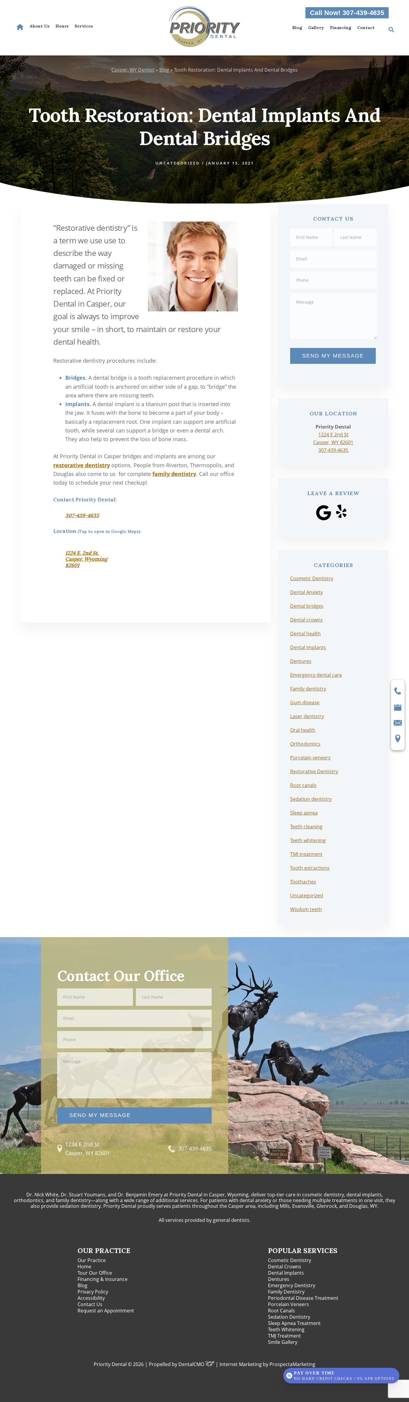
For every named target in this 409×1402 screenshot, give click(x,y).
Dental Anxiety (306, 592)
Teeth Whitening (286, 1329)
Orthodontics (305, 744)
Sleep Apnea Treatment (294, 1323)
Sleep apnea (304, 812)
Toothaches (303, 881)
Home (84, 1266)
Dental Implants (286, 1273)
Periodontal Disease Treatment (303, 1298)
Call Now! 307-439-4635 (347, 12)
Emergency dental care (316, 675)
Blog (297, 27)
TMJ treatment (306, 854)
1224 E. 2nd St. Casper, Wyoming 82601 (86, 559)
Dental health (305, 633)
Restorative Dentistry (314, 771)
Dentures (300, 661)
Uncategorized (177, 163)
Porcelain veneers (310, 757)
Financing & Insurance (103, 1279)
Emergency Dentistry (291, 1285)
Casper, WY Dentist (132, 70)
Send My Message (333, 356)
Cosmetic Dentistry (311, 578)
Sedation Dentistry (289, 1317)
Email (333, 249)
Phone (333, 271)
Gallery (316, 27)
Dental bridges (306, 606)
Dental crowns (306, 619)
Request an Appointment (106, 1310)
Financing (340, 27)
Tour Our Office (95, 1273)
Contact (366, 27)
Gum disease (304, 702)
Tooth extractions (310, 868)
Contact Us (90, 1304)
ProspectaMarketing (292, 1364)
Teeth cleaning (306, 826)
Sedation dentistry (311, 799)
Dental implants (308, 647)
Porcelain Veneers (288, 1304)
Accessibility (91, 1298)
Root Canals (281, 1310)
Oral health (302, 730)
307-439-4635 (82, 515)
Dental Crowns (284, 1266)
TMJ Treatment (284, 1335)
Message (333, 292)
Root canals (303, 785)
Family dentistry (308, 688)
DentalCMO (191, 1364)
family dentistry (174, 473)
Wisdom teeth (306, 909)
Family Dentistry (286, 1291)
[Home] (19, 27)
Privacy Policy (93, 1291)
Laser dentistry (307, 716)
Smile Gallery (282, 1342)
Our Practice (92, 1260)
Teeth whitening (308, 840)
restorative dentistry (81, 465)
